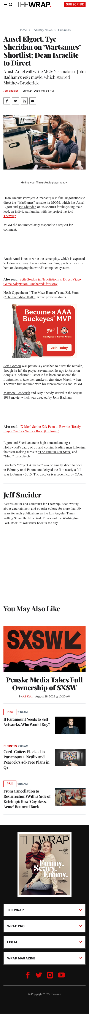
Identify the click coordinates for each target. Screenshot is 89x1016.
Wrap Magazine (21, 958)
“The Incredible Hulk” (20, 297)
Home (23, 30)
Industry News (42, 30)
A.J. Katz (27, 696)
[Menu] (8, 4)
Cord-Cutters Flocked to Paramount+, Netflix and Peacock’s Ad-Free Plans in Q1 (26, 759)
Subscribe (75, 4)
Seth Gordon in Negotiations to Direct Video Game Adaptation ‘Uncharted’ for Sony (42, 281)
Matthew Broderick (16, 392)
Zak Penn (72, 292)
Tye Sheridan (27, 206)
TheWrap (9, 215)
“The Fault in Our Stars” (54, 451)
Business (64, 30)
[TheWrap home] (33, 4)
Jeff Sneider (10, 90)
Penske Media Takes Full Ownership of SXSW (44, 683)
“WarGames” (26, 202)
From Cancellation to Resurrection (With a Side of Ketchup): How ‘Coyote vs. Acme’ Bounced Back (26, 798)
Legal (12, 942)
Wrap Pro (16, 926)
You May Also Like (31, 608)
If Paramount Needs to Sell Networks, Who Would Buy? (26, 722)
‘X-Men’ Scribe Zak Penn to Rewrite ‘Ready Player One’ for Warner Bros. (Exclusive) (42, 428)
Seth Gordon (12, 365)
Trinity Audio (43, 182)
